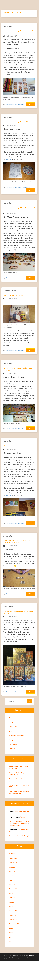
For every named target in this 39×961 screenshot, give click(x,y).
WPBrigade (33, 955)
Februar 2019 (13, 889)
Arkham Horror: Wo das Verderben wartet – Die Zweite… (18, 542)
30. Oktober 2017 (11, 36)
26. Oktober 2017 (11, 125)
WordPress (13, 955)
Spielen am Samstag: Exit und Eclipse (18, 122)
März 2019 (12, 884)
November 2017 (13, 915)
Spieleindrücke (10, 291)
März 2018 (12, 902)
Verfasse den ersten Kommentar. (15, 104)
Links (10, 731)
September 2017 (14, 924)
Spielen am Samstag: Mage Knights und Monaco (19, 209)
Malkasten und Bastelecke (16, 735)
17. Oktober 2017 (11, 213)
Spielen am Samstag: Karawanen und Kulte (18, 32)
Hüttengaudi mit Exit (12, 446)
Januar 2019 (12, 893)
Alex (10, 836)
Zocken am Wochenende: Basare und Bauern (18, 612)
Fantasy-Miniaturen (14, 825)
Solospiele (12, 740)
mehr (29, 104)
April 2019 (12, 880)
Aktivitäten (8, 26)
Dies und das (13, 726)
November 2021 (13, 858)
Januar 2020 (12, 867)
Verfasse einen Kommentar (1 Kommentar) (18, 187)
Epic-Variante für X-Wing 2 (21, 836)
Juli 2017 (11, 933)
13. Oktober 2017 (11, 298)
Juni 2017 (12, 937)
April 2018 (12, 897)
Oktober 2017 (13, 919)
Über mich (12, 748)
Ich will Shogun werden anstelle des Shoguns (18, 369)
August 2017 (12, 928)
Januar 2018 (12, 906)
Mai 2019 (11, 876)
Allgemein (12, 722)
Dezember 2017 (13, 911)
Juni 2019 (12, 871)
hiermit (8, 159)
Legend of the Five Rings (13, 295)
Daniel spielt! (33, 958)
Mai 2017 (11, 941)
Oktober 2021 (13, 862)
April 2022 (12, 854)
